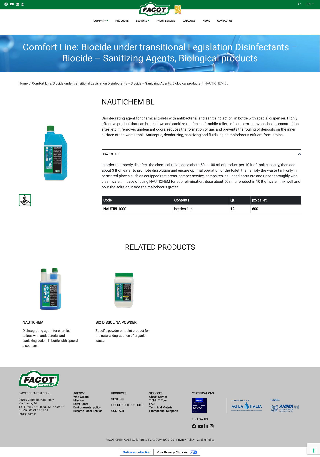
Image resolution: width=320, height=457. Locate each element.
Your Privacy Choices (172, 452)
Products (122, 20)
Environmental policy (87, 407)
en (309, 4)
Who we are (81, 397)
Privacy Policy (185, 439)
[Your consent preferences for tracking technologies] (313, 450)
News (206, 20)
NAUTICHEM (33, 322)
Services (156, 393)
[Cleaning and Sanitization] (25, 200)
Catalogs (189, 20)
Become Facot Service (87, 411)
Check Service (158, 397)
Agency (79, 393)
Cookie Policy (205, 439)
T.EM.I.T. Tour (158, 400)
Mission (78, 400)
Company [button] (100, 20)
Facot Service (165, 20)
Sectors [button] (141, 20)
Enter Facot (80, 404)
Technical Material (161, 407)
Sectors (117, 399)
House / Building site (127, 405)
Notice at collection (137, 452)
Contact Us (224, 20)
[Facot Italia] (160, 9)
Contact (117, 411)
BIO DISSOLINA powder (116, 322)
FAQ (152, 404)
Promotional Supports (163, 411)
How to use (110, 154)
